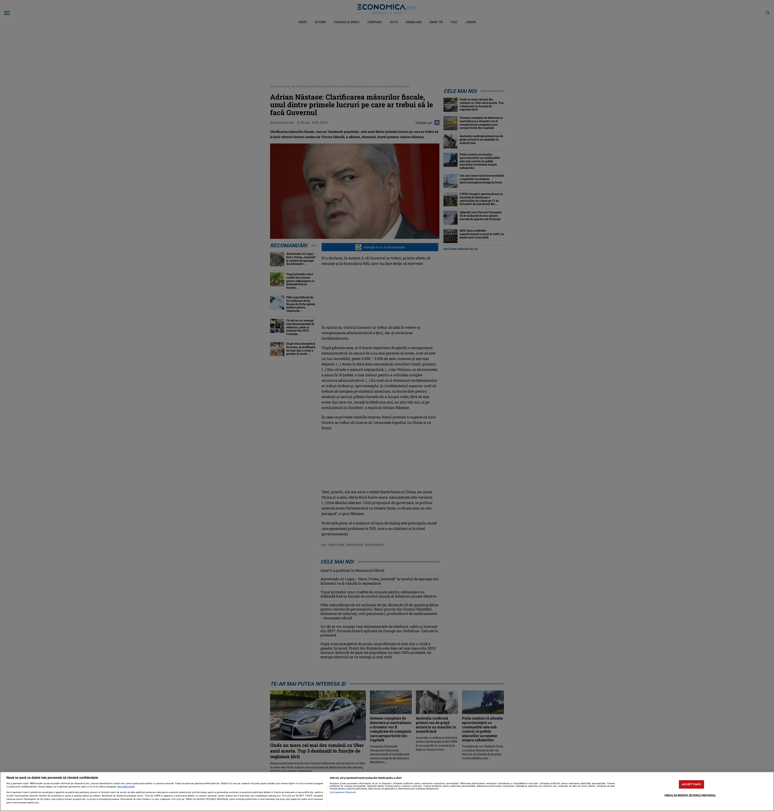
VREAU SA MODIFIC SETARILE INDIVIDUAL (690, 795)
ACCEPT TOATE (691, 784)
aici (279, 795)
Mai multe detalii (126, 786)
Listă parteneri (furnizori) (343, 792)
